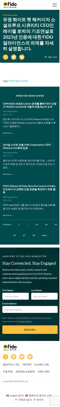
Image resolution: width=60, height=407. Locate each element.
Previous (7, 224)
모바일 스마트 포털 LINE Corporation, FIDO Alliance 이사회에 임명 (27, 146)
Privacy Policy (25, 321)
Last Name (37, 290)
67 (24, 235)
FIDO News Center (10, 15)
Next (44, 235)
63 (37, 224)
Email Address (9, 303)
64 (46, 224)
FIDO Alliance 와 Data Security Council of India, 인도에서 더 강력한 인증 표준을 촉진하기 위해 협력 (29, 189)
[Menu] (54, 5)
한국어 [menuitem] (40, 399)
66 (14, 235)
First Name (8, 290)
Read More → (8, 133)
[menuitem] (15, 395)
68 (34, 235)
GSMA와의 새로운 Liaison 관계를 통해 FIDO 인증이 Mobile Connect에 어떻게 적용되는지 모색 (30, 105)
